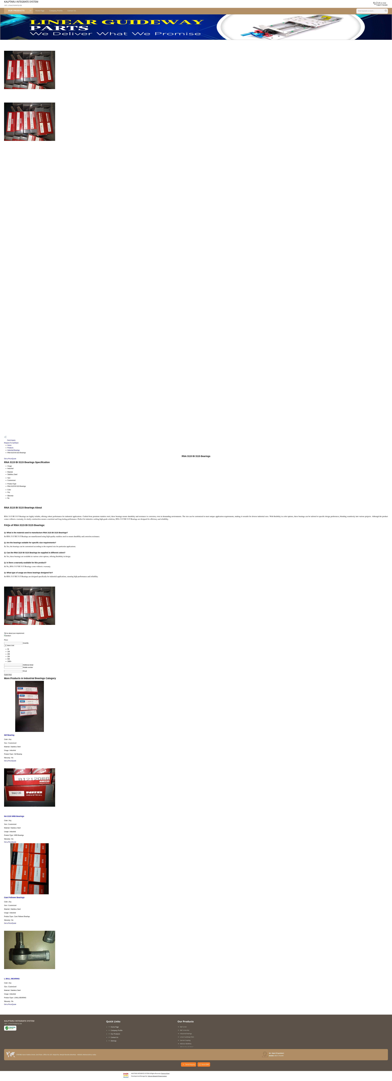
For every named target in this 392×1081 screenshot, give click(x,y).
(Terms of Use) (165, 1073)
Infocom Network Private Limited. (157, 1076)
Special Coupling (185, 1040)
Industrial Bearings (13, 450)
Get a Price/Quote (10, 459)
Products (10, 448)
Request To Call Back (11, 443)
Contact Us (71, 11)
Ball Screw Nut (184, 1030)
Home (9, 445)
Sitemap (113, 1041)
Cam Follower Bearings (14, 897)
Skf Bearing (9, 735)
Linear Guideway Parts (187, 1037)
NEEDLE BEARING (185, 1044)
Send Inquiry (11, 440)
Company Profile (56, 11)
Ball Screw (183, 1027)
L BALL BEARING (12, 979)
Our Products (16, 10)
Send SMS (205, 1064)
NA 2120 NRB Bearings (14, 816)
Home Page (39, 11)
